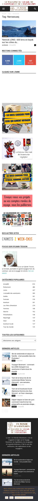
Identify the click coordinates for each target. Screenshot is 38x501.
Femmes (14, 384)
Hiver (13, 360)
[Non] (35, 494)
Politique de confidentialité (23, 497)
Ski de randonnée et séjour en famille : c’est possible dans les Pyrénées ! (23, 356)
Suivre (19, 55)
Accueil (4, 14)
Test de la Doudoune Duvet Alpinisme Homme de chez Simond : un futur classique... (23, 391)
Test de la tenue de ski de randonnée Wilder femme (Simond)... (22, 482)
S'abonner (30, 55)
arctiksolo (5, 45)
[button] (3, 9)
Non (11, 497)
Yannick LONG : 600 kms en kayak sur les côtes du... (17, 41)
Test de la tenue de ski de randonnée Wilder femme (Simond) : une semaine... (21, 380)
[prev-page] (3, 411)
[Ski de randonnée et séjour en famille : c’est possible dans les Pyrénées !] (6, 357)
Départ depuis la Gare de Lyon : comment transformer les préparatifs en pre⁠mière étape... (23, 402)
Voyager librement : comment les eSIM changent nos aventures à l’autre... (24, 471)
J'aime (7, 55)
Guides (14, 374)
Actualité (5, 36)
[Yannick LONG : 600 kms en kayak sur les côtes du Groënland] (19, 28)
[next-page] (6, 411)
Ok (6, 497)
